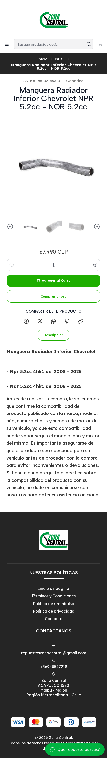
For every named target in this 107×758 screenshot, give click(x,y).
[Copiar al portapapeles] (81, 321)
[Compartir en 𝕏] (40, 321)
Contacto (53, 618)
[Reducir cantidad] (11, 265)
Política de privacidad (53, 611)
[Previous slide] (10, 226)
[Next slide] (96, 226)
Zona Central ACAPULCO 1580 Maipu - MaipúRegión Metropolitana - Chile (53, 687)
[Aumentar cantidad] (95, 265)
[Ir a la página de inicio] (53, 19)
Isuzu (59, 59)
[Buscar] (89, 44)
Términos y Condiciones (53, 595)
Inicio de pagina (53, 588)
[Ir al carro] (100, 44)
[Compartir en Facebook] (26, 321)
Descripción (54, 335)
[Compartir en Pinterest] (67, 321)
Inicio (42, 59)
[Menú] (6, 44)
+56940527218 (53, 666)
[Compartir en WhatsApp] (53, 321)
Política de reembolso (53, 603)
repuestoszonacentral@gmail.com (53, 652)
